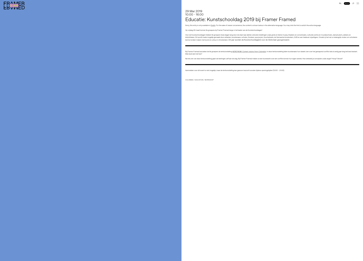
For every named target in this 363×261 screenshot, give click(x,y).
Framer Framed (14, 5)
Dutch (213, 25)
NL (340, 3)
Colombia (189, 80)
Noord (347, 3)
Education (199, 80)
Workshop (209, 80)
